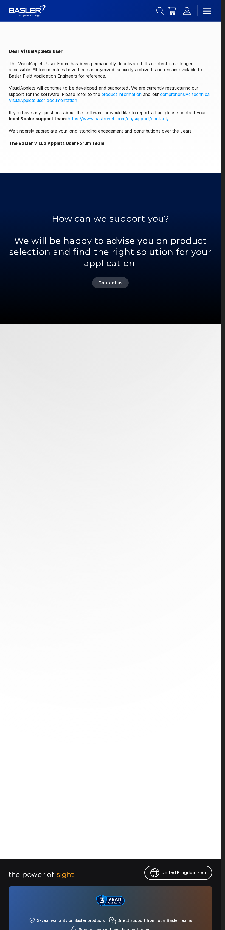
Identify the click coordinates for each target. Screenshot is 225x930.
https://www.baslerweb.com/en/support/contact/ (118, 118)
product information (122, 94)
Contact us (110, 282)
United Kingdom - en (183, 872)
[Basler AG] (27, 11)
